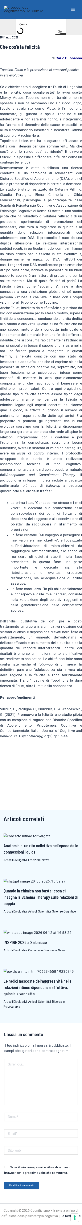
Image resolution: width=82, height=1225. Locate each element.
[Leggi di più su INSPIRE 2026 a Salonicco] (37, 932)
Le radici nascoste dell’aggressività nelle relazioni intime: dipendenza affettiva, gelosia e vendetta (37, 987)
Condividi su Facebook (4, 751)
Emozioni (34, 860)
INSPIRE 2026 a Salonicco (25, 942)
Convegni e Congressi (42, 950)
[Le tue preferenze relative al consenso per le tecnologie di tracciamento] (75, 1218)
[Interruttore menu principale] (73, 9)
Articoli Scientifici (39, 911)
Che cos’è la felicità (20, 47)
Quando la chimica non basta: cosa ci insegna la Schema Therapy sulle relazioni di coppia (41, 897)
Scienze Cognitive (64, 911)
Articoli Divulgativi (15, 860)
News (45, 860)
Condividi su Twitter (25, 751)
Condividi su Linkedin (15, 751)
